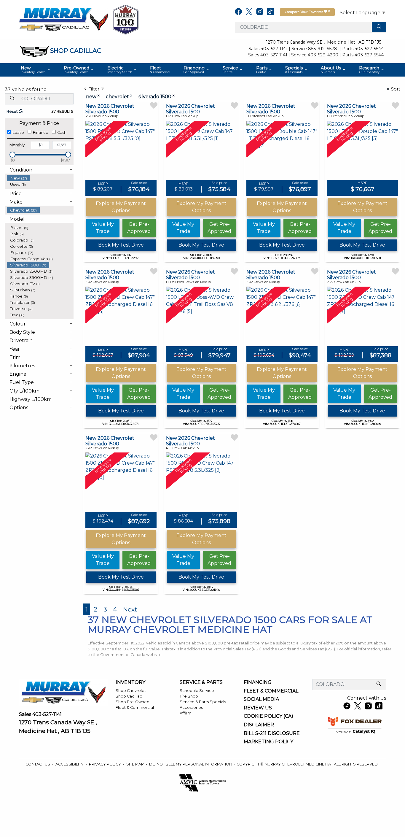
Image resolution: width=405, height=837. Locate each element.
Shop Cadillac (129, 696)
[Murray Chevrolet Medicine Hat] (63, 19)
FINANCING (258, 682)
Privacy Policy (105, 764)
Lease (18, 132)
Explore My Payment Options (121, 207)
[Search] (379, 27)
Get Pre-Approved (139, 227)
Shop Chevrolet (131, 690)
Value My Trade (103, 227)
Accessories (191, 707)
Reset (13, 111)
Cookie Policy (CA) (268, 716)
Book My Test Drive (121, 245)
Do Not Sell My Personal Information (191, 764)
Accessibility (69, 764)
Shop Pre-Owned (132, 702)
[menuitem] (40, 178)
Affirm (185, 713)
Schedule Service (197, 690)
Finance (40, 132)
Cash (61, 132)
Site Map (135, 764)
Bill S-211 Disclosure (272, 733)
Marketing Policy (268, 741)
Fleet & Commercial (135, 707)
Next (130, 609)
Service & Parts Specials (203, 702)
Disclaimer (259, 725)
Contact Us (38, 764)
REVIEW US (258, 708)
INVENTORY (130, 682)
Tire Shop (189, 696)
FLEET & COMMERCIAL (271, 691)
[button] (35, 70)
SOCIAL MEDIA (261, 699)
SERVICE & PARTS (201, 682)
